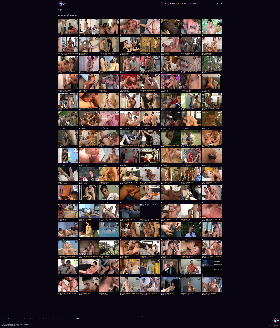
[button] (217, 3)
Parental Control (51, 318)
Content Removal (21, 318)
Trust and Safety (71, 318)
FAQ (46, 318)
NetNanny (17, 325)
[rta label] (77, 318)
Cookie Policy (29, 318)
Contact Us (13, 318)
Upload (42, 318)
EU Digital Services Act (61, 318)
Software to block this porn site (7, 325)
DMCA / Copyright (5, 318)
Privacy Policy (36, 318)
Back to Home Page (101, 14)
